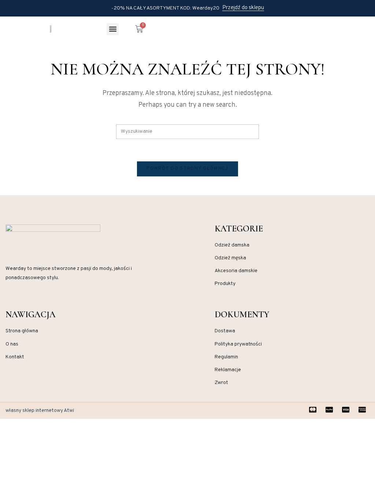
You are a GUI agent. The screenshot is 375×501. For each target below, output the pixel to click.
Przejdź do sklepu (243, 8)
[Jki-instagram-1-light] (8, 300)
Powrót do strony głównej (187, 169)
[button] (113, 29)
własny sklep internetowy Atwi (39, 410)
